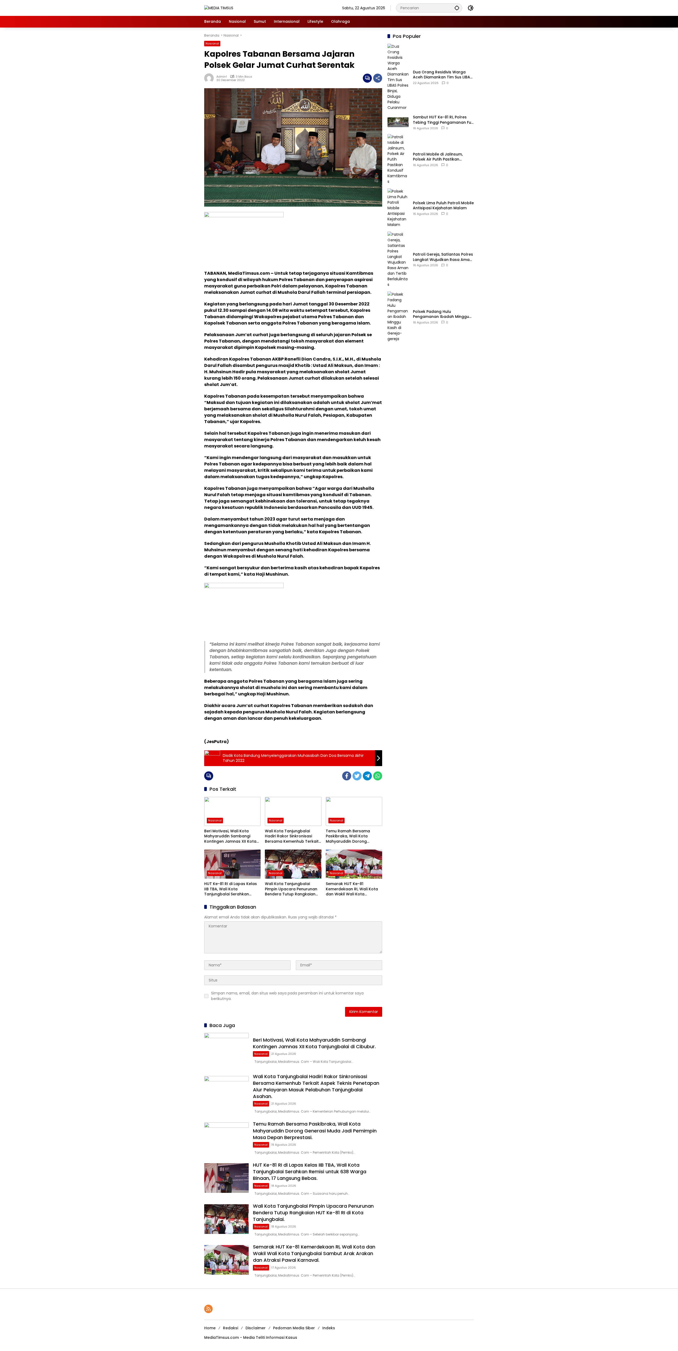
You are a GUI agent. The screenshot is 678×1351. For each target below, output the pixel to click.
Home (210, 1328)
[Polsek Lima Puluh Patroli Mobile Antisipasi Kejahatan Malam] (398, 207)
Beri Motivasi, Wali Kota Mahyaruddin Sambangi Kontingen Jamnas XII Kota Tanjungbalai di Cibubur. (230, 836)
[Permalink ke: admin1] (210, 78)
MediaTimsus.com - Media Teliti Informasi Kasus (250, 1337)
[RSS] (208, 1309)
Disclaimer (256, 1328)
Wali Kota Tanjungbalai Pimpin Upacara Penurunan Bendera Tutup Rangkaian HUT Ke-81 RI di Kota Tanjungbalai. (291, 889)
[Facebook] (346, 775)
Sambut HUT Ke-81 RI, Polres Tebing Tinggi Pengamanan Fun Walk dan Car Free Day (443, 120)
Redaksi (230, 1328)
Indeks (328, 1328)
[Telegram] (367, 775)
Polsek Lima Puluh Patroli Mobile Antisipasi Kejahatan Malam (443, 205)
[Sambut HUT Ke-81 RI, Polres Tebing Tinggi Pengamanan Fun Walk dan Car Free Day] (398, 122)
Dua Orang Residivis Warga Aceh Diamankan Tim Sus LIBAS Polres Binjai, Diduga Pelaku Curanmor (442, 75)
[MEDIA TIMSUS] (218, 7)
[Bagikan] (377, 78)
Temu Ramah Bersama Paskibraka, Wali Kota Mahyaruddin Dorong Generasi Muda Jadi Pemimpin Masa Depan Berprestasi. (348, 836)
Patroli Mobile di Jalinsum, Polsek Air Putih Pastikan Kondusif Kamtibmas (438, 157)
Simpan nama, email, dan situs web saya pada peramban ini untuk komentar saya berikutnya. (287, 995)
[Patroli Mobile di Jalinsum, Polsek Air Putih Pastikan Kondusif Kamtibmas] (398, 159)
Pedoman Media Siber (294, 1328)
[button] (457, 7)
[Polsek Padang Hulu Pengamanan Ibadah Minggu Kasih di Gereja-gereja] (398, 316)
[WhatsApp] (377, 775)
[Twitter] (357, 775)
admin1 (221, 76)
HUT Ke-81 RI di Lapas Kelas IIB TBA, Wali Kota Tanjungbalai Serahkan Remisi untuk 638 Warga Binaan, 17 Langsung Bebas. (230, 889)
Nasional (212, 43)
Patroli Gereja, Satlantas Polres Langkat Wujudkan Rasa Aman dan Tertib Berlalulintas (443, 257)
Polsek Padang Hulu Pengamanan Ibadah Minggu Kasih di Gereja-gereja (441, 314)
